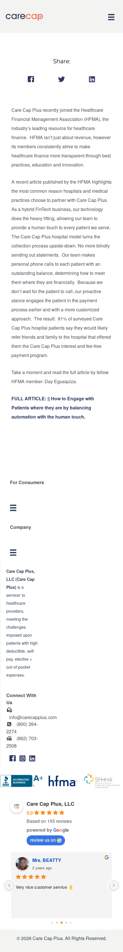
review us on (43, 840)
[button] (12, 758)
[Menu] (111, 17)
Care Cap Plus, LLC (50, 803)
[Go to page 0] (52, 922)
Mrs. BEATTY (46, 860)
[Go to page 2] (61, 923)
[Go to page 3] (66, 923)
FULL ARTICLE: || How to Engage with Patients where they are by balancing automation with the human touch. (52, 407)
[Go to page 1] (57, 923)
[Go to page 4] (70, 922)
